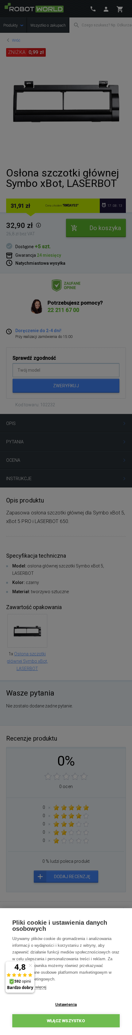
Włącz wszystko (66, 1020)
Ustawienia (66, 1004)
